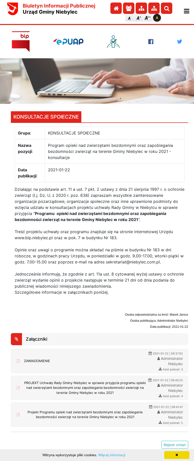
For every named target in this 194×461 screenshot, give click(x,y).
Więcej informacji (111, 455)
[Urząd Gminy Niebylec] (12, 9)
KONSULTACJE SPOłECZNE (46, 117)
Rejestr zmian (175, 445)
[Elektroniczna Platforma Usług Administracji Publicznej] (68, 42)
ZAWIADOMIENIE (37, 361)
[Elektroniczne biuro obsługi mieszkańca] (116, 41)
